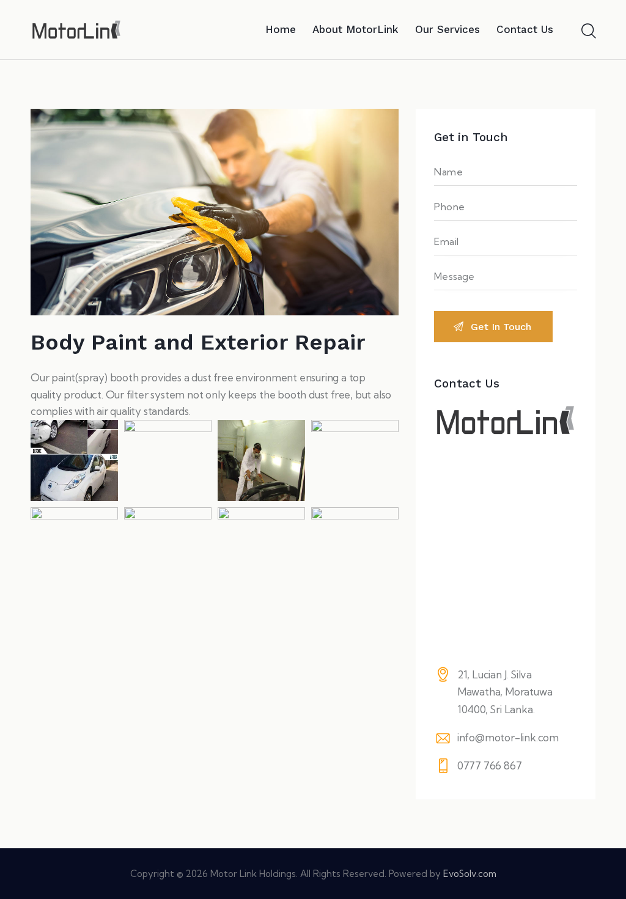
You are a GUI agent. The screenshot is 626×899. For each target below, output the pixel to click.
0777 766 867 (489, 765)
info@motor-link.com (508, 737)
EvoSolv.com (469, 873)
